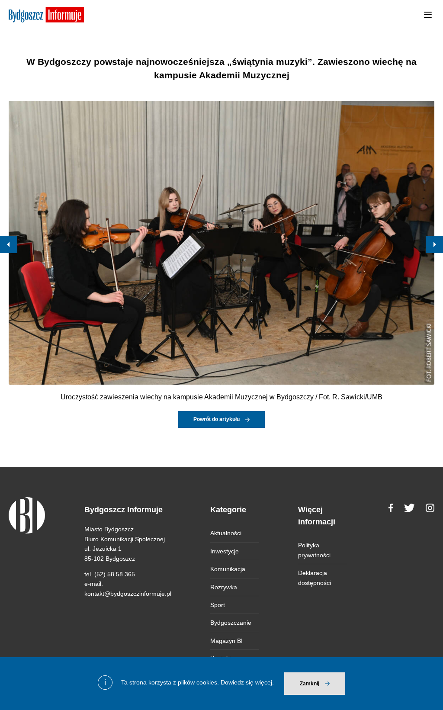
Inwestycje (224, 551)
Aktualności (225, 533)
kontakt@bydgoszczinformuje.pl (127, 593)
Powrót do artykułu (216, 419)
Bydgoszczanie (230, 622)
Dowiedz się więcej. (247, 682)
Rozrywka (223, 587)
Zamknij (309, 684)
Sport (217, 604)
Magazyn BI (226, 640)
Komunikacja (227, 568)
